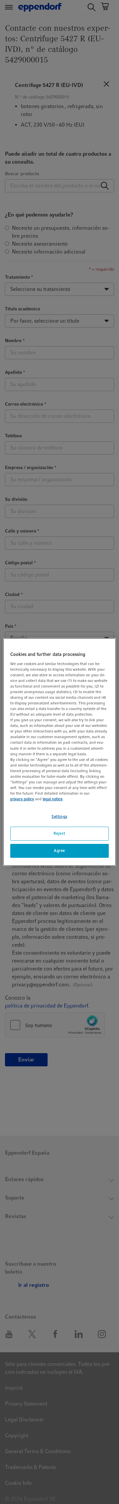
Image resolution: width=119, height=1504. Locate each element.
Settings (59, 816)
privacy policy (22, 799)
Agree (59, 850)
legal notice (52, 799)
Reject (59, 833)
